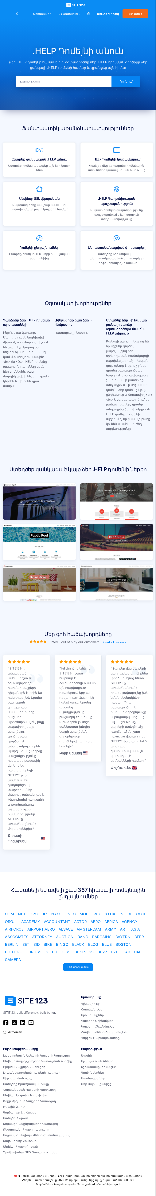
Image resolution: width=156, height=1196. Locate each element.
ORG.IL (11, 921)
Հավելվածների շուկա (104, 1032)
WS (96, 914)
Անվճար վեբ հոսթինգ (20, 1141)
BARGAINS (101, 937)
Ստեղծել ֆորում (15, 1118)
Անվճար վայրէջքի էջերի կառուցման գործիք (37, 1061)
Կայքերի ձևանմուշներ (98, 1026)
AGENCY (130, 921)
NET (22, 914)
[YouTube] (31, 1022)
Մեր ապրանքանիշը (96, 1084)
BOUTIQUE (15, 952)
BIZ (44, 914)
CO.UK (109, 914)
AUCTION (65, 937)
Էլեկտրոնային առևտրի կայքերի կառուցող (36, 1055)
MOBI (85, 914)
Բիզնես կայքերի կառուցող (24, 1067)
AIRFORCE (14, 929)
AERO (96, 921)
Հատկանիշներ (92, 1009)
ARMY (110, 929)
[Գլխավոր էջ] (18, 13)
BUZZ (102, 952)
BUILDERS (61, 952)
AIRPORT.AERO (41, 929)
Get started (135, 13)
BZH (115, 952)
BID (36, 944)
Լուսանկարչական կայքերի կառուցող (32, 1072)
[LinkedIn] (22, 1022)
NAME (57, 914)
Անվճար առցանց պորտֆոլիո (25, 1095)
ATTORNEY (42, 937)
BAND (82, 937)
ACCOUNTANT (57, 921)
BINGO (62, 944)
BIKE (48, 944)
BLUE (107, 944)
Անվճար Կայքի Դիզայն (20, 1146)
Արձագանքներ (92, 1015)
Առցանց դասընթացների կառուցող (30, 1124)
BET (25, 944)
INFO (71, 914)
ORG (33, 914)
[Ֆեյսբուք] (6, 1022)
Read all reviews (114, 642)
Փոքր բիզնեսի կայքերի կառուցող (29, 1101)
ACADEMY (30, 921)
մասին (86, 1055)
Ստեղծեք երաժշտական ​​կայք (26, 1084)
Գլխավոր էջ (90, 1004)
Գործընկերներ (92, 1072)
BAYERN (123, 937)
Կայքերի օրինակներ (97, 1021)
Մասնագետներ (93, 1078)
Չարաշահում (86, 1184)
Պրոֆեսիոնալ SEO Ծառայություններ (31, 1152)
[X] (14, 1022)
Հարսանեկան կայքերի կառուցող (29, 1089)
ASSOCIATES (16, 937)
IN (121, 914)
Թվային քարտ (14, 1107)
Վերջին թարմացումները (100, 1038)
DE (129, 914)
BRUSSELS (38, 952)
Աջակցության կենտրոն (99, 1061)
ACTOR (80, 921)
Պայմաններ (43, 1184)
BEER (139, 937)
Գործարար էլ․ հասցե (20, 1112)
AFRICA (111, 921)
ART (123, 929)
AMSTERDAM (89, 929)
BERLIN (11, 944)
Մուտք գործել (108, 13)
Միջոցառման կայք (17, 1078)
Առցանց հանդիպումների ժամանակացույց (36, 1135)
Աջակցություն (69, 13)
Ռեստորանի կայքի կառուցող (26, 1129)
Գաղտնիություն (64, 1184)
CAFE (139, 952)
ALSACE (66, 929)
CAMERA (13, 959)
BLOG (93, 944)
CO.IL (141, 914)
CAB (126, 952)
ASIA (135, 929)
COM (9, 914)
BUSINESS (84, 952)
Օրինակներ (42, 13)
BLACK (78, 944)
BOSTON (123, 944)
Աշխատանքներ (99, 1067)
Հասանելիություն (108, 1184)
